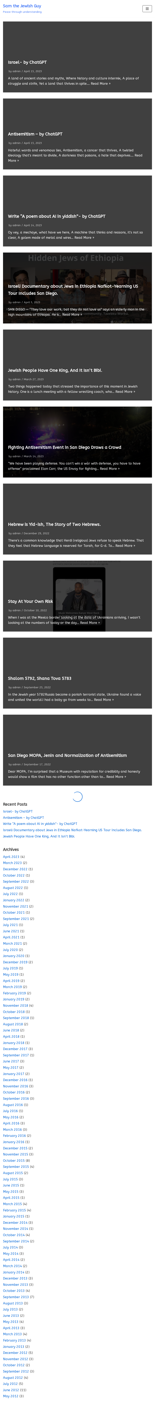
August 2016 (13, 1105)
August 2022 (13, 888)
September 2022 (16, 881)
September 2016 (16, 1099)
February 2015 (14, 1210)
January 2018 (13, 1043)
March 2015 (12, 1204)
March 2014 (12, 1266)
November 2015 (15, 1154)
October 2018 (14, 1012)
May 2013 (11, 1322)
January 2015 (13, 1216)
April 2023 (11, 857)
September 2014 (16, 1241)
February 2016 (14, 1136)
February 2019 (14, 993)
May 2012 (11, 1396)
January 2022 (13, 900)
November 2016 (15, 1086)
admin (17, 71)
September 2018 (16, 1018)
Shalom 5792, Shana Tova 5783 (39, 678)
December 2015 (15, 1148)
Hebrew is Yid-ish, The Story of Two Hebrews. (54, 524)
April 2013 (11, 1328)
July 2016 (10, 1111)
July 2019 (10, 968)
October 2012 (14, 1365)
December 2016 (15, 1080)
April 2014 (11, 1260)
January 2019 (13, 999)
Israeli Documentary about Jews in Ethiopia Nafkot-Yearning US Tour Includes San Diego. (72, 830)
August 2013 (13, 1303)
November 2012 (15, 1359)
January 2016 (13, 1142)
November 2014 (15, 1229)
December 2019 (15, 962)
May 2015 (11, 1192)
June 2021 (11, 931)
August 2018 (13, 1024)
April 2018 (11, 1037)
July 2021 (10, 925)
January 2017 (13, 1074)
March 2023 (12, 863)
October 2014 (14, 1235)
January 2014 (13, 1272)
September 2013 (16, 1297)
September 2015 (16, 1167)
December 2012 (15, 1353)
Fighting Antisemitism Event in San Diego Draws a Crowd (64, 447)
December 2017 (15, 1049)
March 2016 (12, 1130)
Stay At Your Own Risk (30, 601)
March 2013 (12, 1334)
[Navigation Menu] (147, 8)
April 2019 (11, 981)
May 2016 (11, 1117)
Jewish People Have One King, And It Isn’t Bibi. (55, 370)
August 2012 (13, 1378)
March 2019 (12, 987)
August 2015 (13, 1173)
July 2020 (10, 950)
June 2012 (11, 1390)
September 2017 (16, 1055)
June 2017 (11, 1061)
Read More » (101, 84)
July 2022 (10, 894)
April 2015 (11, 1198)
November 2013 (15, 1285)
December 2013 (15, 1278)
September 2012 (16, 1371)
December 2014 (15, 1223)
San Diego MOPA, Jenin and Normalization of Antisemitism (67, 755)
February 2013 (14, 1340)
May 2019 (11, 975)
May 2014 (11, 1254)
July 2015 (10, 1179)
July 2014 (10, 1247)
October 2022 (14, 875)
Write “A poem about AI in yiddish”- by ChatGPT (57, 216)
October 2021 (14, 912)
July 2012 (10, 1384)
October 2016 (14, 1092)
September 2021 (16, 919)
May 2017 (11, 1068)
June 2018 (11, 1030)
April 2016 (11, 1123)
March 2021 (12, 943)
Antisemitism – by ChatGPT (35, 134)
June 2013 (11, 1316)
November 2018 (15, 1006)
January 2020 (13, 956)
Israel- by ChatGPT (27, 62)
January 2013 (13, 1347)
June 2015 (11, 1185)
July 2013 (10, 1309)
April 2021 (11, 937)
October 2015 (14, 1161)
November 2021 (15, 906)
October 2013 (14, 1291)
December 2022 (15, 869)
